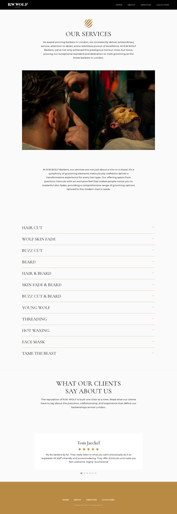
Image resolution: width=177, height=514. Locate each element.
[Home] (18, 4)
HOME (119, 5)
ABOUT (131, 5)
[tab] (81, 473)
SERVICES (146, 5)
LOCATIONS (163, 5)
